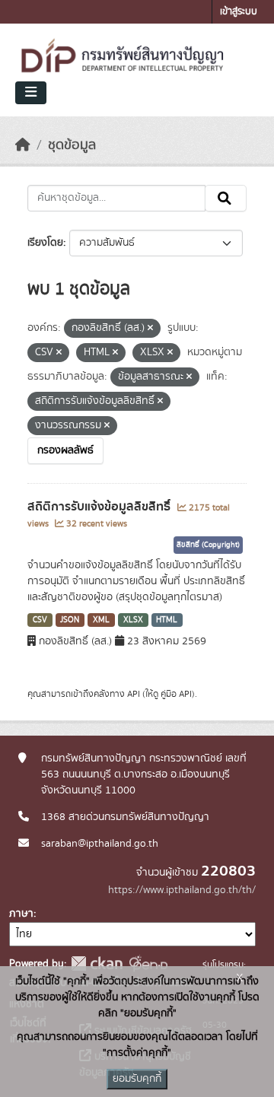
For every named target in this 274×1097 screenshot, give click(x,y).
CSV (40, 620)
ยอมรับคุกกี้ (137, 1078)
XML (101, 620)
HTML (166, 620)
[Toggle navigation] (30, 92)
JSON (69, 620)
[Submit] (226, 198)
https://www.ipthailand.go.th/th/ (182, 890)
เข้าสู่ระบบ (238, 12)
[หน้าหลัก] (22, 145)
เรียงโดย (45, 242)
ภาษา (21, 913)
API (133, 694)
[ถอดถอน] (150, 329)
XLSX (133, 620)
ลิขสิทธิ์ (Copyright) (208, 544)
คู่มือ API (176, 694)
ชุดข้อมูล (72, 145)
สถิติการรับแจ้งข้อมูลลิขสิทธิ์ (100, 507)
